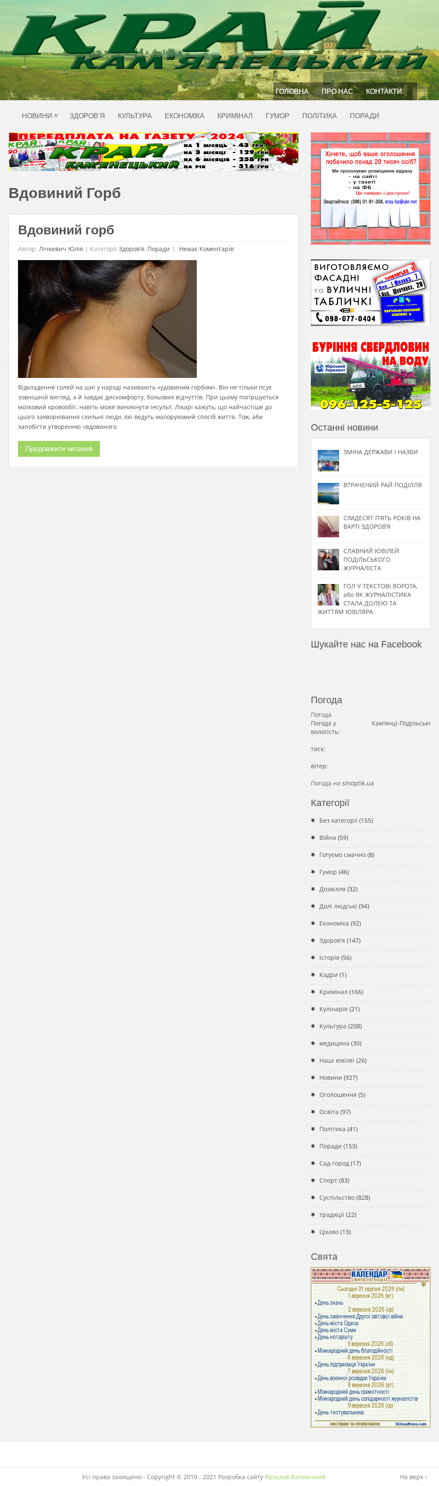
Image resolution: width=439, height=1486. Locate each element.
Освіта (329, 1112)
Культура (135, 116)
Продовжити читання (59, 448)
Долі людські (338, 906)
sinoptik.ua (358, 783)
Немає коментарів (205, 249)
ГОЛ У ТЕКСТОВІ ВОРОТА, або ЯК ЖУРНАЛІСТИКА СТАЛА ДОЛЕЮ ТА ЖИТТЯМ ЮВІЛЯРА (368, 599)
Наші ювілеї (337, 1060)
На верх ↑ (414, 1477)
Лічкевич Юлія (61, 249)
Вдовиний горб (66, 230)
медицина (334, 1043)
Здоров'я (131, 249)
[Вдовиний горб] (107, 321)
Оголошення (338, 1095)
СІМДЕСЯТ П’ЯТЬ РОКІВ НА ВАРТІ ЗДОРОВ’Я (382, 522)
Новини (40, 115)
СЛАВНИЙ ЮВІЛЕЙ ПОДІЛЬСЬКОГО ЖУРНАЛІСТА (371, 559)
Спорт (328, 1180)
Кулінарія (333, 1009)
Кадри (328, 975)
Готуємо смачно (342, 855)
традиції (331, 1214)
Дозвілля (332, 889)
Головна (292, 91)
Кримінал (235, 116)
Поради (364, 116)
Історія (329, 957)
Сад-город (334, 1163)
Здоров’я (87, 116)
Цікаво (329, 1232)
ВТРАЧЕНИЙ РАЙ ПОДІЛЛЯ (382, 485)
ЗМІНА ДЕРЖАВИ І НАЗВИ (380, 452)
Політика (319, 116)
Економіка (184, 116)
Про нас (337, 91)
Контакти (384, 91)
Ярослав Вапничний (295, 1477)
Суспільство (337, 1197)
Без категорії (338, 820)
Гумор (277, 116)
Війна (327, 837)
